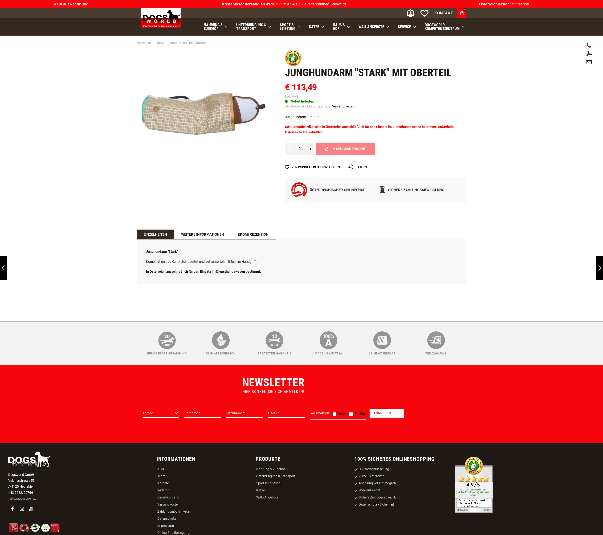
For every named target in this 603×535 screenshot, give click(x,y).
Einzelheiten (155, 234)
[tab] (155, 234)
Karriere (163, 483)
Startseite (144, 43)
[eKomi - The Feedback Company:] (293, 65)
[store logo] (161, 18)
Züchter (360, 414)
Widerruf (163, 490)
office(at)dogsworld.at (23, 498)
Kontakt (443, 13)
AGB (160, 469)
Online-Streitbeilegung (173, 533)
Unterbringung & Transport (275, 476)
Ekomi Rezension (253, 234)
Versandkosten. (343, 106)
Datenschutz (166, 518)
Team (161, 476)
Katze (260, 490)
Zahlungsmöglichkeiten (174, 511)
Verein (342, 414)
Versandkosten (168, 504)
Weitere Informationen (202, 234)
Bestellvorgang (168, 497)
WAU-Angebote (267, 497)
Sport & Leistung (268, 483)
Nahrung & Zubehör (270, 469)
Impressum (165, 525)
